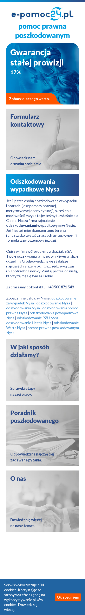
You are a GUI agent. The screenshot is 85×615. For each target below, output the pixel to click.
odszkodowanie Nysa (53, 303)
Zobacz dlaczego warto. (29, 98)
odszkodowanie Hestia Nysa (28, 322)
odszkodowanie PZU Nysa (38, 318)
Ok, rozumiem (68, 597)
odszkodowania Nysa (23, 308)
